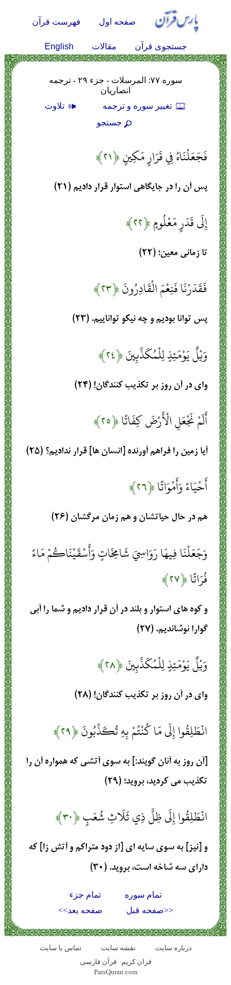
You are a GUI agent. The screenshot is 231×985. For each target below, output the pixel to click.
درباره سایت (173, 948)
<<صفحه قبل (150, 910)
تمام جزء (85, 894)
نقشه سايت (118, 948)
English (59, 46)
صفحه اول (117, 21)
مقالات (104, 46)
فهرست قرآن (56, 21)
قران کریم (136, 962)
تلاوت (56, 105)
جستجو (109, 122)
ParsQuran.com (116, 972)
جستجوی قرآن (161, 46)
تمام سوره (143, 894)
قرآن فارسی (98, 962)
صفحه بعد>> (80, 910)
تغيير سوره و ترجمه (138, 105)
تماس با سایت (61, 948)
